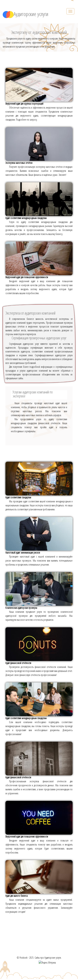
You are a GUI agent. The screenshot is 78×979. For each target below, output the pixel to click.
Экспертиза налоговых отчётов (18, 162)
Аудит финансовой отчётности (18, 663)
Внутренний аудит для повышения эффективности (26, 277)
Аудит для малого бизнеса (16, 895)
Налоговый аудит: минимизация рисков (22, 552)
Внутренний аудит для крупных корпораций (24, 103)
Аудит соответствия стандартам (18, 497)
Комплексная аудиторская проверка (21, 607)
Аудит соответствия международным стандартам (26, 218)
